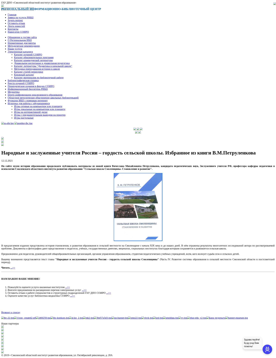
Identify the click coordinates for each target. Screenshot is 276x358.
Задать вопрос (15, 20)
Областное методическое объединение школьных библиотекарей (43, 97)
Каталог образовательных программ (34, 57)
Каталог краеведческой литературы (33, 60)
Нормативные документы (22, 43)
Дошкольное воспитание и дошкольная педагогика (42, 63)
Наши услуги (15, 48)
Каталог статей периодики (28, 71)
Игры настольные (24, 117)
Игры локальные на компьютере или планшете (39, 109)
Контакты (13, 29)
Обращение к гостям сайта (22, 37)
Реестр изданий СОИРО (21, 83)
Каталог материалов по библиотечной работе (39, 77)
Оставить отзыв (16, 23)
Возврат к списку (10, 312)
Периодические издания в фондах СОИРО (31, 86)
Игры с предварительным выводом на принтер (39, 115)
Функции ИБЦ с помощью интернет (28, 100)
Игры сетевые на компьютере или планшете (38, 106)
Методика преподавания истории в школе (37, 69)
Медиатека (13, 92)
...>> (12, 267)
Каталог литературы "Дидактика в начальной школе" (43, 66)
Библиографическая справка (23, 80)
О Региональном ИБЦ (20, 40)
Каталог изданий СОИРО (28, 54)
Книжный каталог (24, 74)
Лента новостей (16, 26)
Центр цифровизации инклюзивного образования (35, 94)
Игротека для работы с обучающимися (29, 103)
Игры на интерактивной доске (30, 112)
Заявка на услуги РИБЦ (21, 17)
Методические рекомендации (24, 46)
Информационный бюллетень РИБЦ (28, 89)
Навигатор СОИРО (18, 32)
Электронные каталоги (20, 51)
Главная (12, 14)
